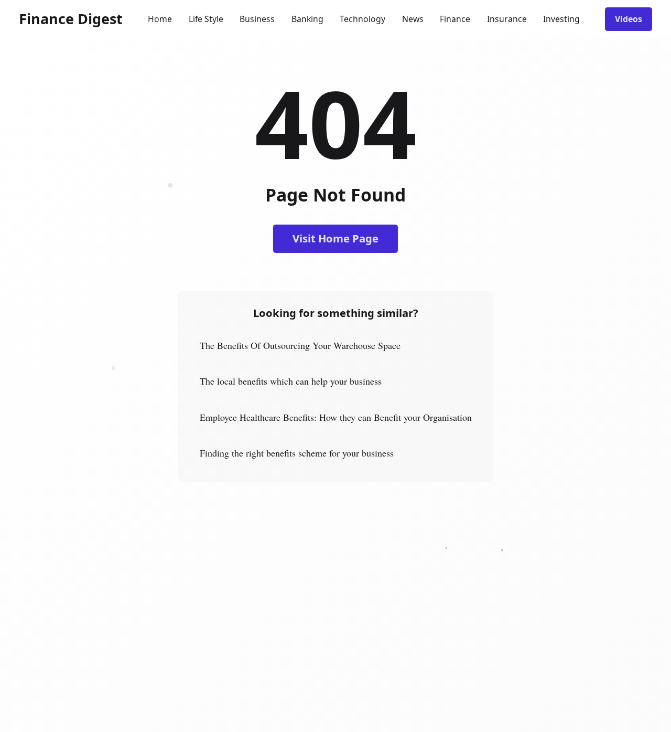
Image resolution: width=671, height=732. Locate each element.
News (413, 19)
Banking (307, 19)
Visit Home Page (335, 238)
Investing (561, 19)
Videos (628, 19)
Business (257, 19)
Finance (455, 19)
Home (160, 19)
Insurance (507, 19)
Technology (362, 19)
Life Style (206, 19)
